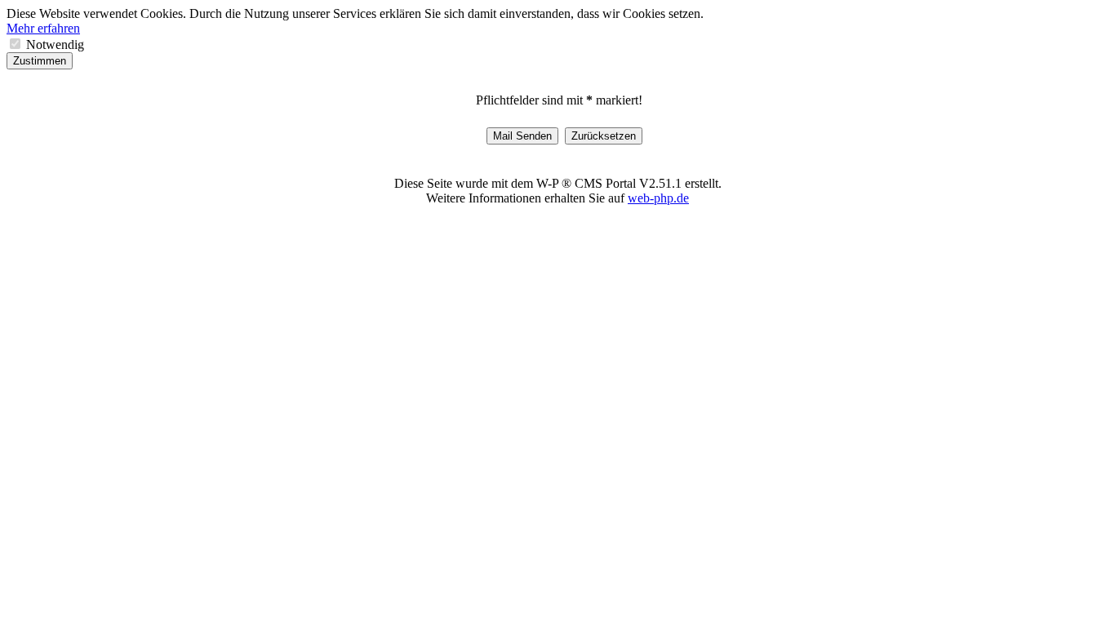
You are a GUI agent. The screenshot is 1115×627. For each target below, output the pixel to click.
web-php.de (658, 198)
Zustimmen (39, 61)
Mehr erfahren (43, 28)
